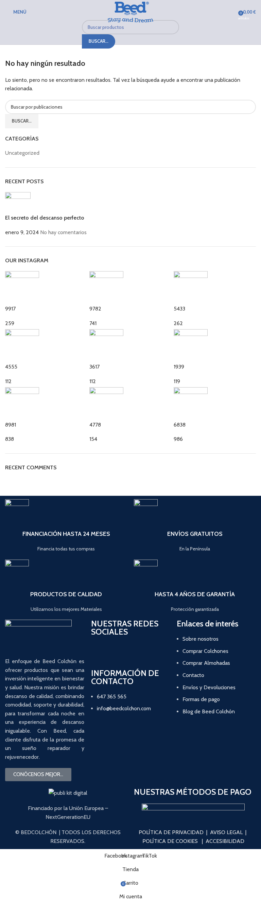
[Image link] (193, 807)
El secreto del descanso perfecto (44, 217)
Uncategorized (22, 153)
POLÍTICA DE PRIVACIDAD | (173, 832)
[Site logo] (130, 11)
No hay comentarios (63, 232)
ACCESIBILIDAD (225, 841)
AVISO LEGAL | (228, 832)
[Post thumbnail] (18, 203)
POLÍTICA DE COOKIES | (172, 841)
